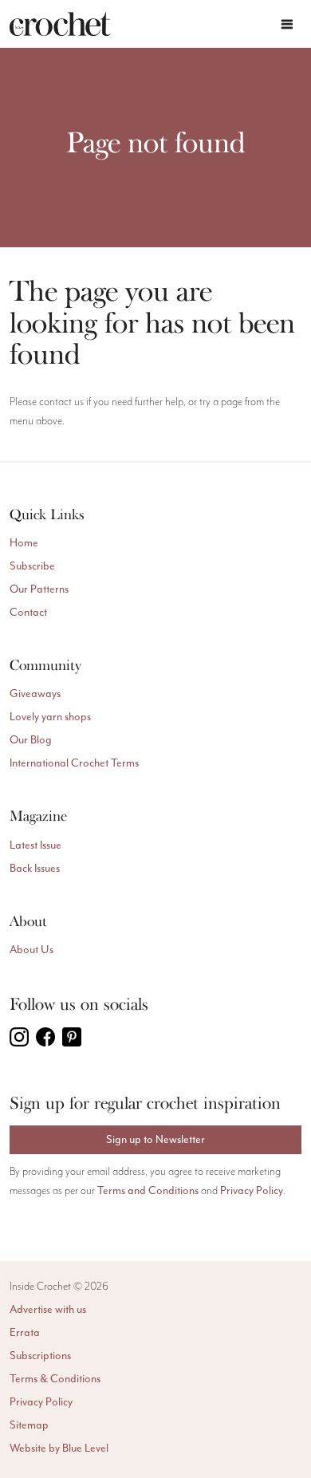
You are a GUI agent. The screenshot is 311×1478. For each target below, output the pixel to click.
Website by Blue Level (59, 1448)
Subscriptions (40, 1355)
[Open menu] (287, 24)
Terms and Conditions (148, 1190)
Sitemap (29, 1425)
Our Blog (31, 740)
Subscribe (32, 566)
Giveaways (35, 693)
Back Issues (35, 868)
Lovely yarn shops (50, 716)
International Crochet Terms (74, 763)
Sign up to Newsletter (155, 1139)
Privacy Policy (251, 1190)
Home (24, 543)
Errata (25, 1332)
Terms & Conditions (55, 1378)
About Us (31, 949)
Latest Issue (35, 845)
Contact (28, 612)
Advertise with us (48, 1309)
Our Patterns (39, 589)
